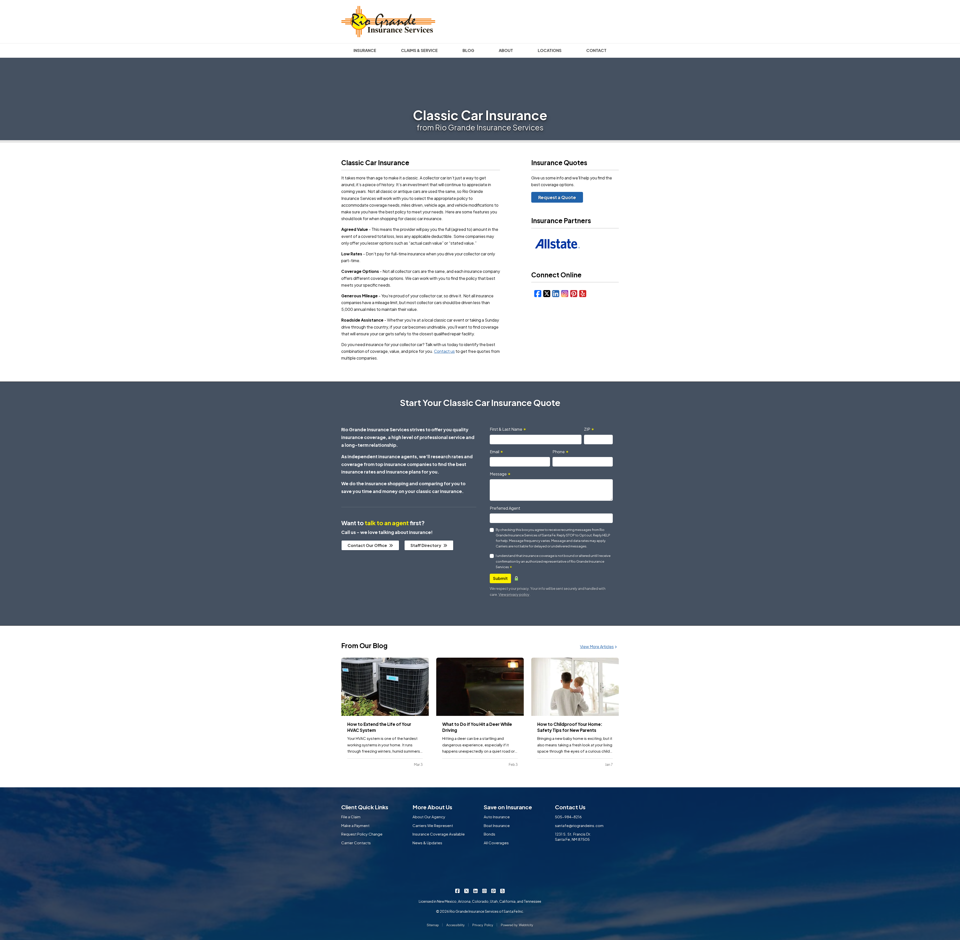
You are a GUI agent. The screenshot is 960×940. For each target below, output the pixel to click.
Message (500, 473)
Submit (500, 578)
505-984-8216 (568, 816)
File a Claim (350, 816)
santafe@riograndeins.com (579, 825)
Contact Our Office (367, 545)
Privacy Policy (482, 925)
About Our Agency (428, 816)
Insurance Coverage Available (438, 834)
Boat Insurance (497, 825)
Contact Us (570, 807)
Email (496, 451)
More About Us (432, 807)
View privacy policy (514, 594)
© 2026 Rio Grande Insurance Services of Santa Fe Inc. (480, 911)
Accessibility (455, 925)
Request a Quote (557, 197)
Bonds (489, 834)
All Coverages (496, 842)
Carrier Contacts (356, 842)
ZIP (589, 429)
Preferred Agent (505, 508)
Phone (560, 451)
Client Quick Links (364, 807)
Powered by (517, 925)
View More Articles (597, 646)
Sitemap (433, 925)
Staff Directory (425, 545)
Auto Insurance (497, 816)
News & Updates (427, 842)
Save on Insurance (508, 807)
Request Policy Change (361, 834)
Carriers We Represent (432, 825)
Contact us (444, 351)
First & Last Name (508, 429)
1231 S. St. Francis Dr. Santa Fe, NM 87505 (573, 837)
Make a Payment (355, 825)
